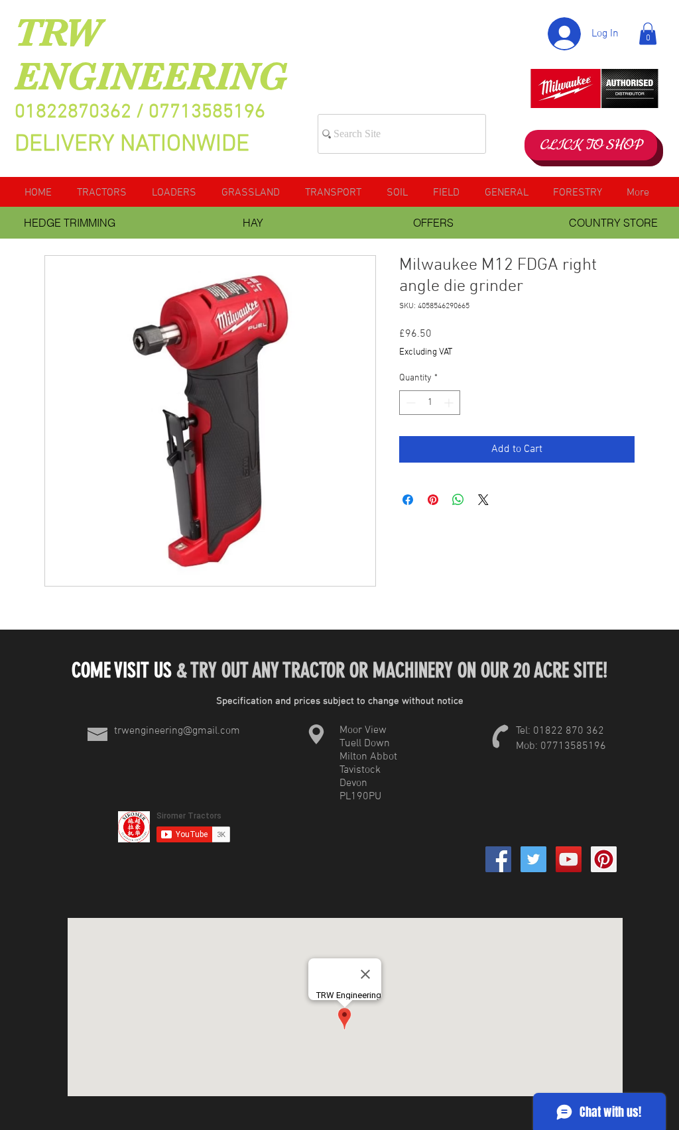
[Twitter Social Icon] (533, 859)
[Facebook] (498, 859)
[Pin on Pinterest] (433, 500)
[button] (648, 33)
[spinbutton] (430, 402)
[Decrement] (409, 402)
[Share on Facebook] (408, 500)
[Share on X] (483, 500)
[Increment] (450, 402)
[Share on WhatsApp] (458, 500)
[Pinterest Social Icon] (604, 859)
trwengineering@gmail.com (177, 731)
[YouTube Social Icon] (569, 859)
